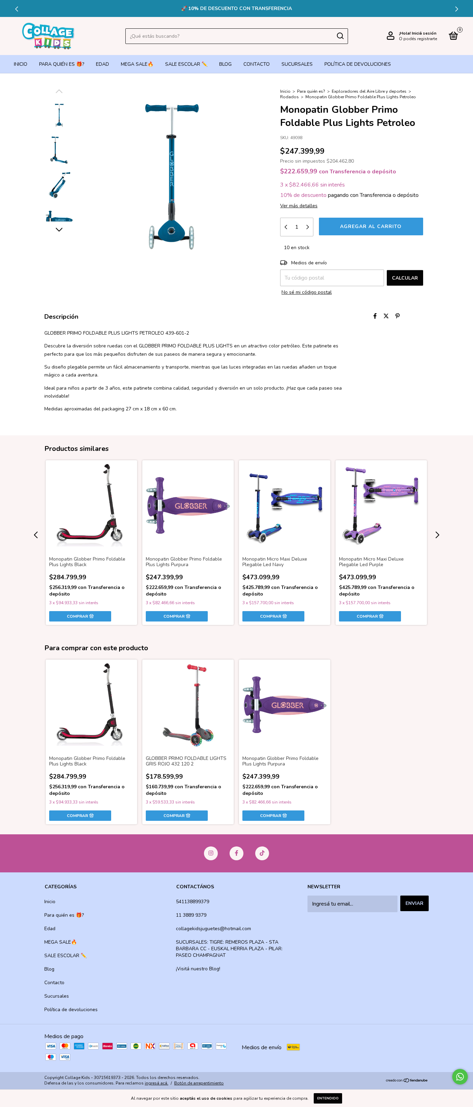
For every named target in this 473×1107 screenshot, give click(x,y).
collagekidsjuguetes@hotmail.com (213, 928)
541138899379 (192, 901)
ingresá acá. (156, 1083)
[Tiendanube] (407, 1081)
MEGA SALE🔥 (137, 64)
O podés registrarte (418, 39)
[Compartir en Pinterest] (397, 316)
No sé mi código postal (307, 292)
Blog (225, 64)
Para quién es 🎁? (61, 64)
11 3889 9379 (191, 915)
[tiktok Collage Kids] (262, 853)
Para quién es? (311, 91)
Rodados (289, 97)
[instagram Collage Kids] (211, 853)
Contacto (256, 64)
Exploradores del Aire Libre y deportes (369, 91)
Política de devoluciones (357, 64)
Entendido (328, 1098)
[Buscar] (340, 36)
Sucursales (297, 64)
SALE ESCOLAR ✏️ (186, 64)
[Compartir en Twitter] (386, 316)
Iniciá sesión (424, 33)
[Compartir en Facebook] (375, 316)
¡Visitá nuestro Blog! (198, 968)
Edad (102, 64)
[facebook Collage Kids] (236, 853)
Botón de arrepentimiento (199, 1083)
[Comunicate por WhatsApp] (460, 1077)
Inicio (20, 64)
